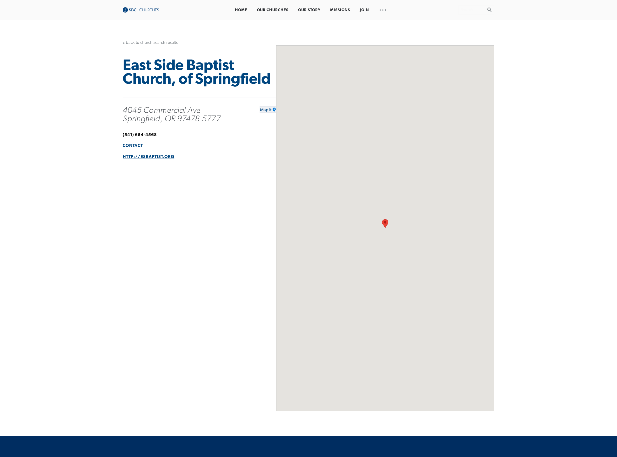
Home (241, 10)
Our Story (309, 10)
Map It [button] (265, 110)
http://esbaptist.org (148, 157)
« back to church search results (150, 43)
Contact (133, 145)
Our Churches (272, 10)
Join (364, 10)
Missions (340, 10)
